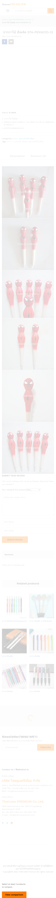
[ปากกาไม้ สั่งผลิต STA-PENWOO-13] (4, 41)
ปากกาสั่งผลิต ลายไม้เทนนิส (40, 621)
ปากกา (15, 139)
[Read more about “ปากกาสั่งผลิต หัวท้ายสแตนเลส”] (11, 617)
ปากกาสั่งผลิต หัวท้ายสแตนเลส (14, 621)
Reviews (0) (38, 156)
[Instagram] (12, 823)
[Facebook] (3, 823)
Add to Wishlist (17, 617)
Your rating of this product (14, 490)
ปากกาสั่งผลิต (7, 656)
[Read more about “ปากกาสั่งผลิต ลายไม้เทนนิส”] (38, 617)
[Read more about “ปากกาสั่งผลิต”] (11, 652)
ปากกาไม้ (17, 142)
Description (17, 156)
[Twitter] (7, 823)
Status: (5, 113)
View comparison (14, 894)
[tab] (17, 157)
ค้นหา (50, 11)
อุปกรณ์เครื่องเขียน (26, 139)
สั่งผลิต (24, 142)
